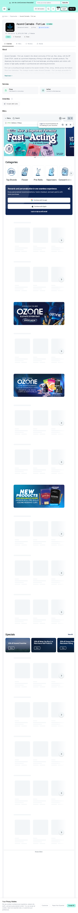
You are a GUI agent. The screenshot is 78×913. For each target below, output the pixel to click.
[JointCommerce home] (9, 9)
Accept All (71, 905)
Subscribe (65, 2)
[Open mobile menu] (4, 9)
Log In (64, 9)
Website (32, 33)
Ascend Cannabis (44, 27)
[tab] (8, 43)
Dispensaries (13, 16)
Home (6, 16)
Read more (8, 75)
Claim (8, 37)
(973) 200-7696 (22, 33)
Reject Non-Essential (58, 905)
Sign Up (72, 9)
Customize (45, 905)
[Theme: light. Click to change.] (53, 9)
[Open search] (48, 9)
